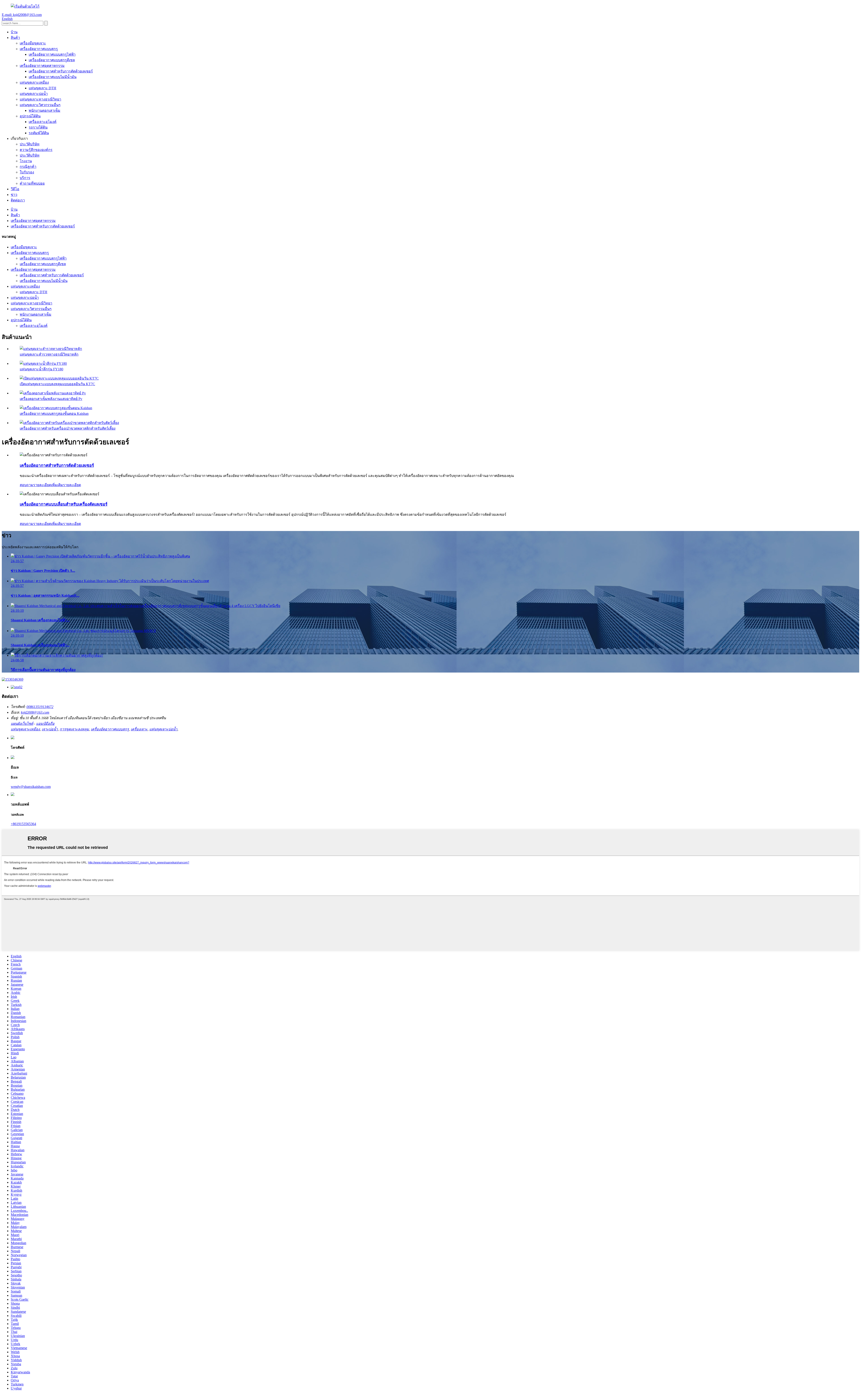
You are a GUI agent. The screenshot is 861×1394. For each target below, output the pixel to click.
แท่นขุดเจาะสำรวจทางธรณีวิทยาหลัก (49, 354)
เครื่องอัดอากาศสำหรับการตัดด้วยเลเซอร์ (61, 71)
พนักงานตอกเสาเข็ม (44, 110)
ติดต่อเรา (18, 200)
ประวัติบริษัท (29, 144)
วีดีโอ (15, 189)
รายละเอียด (72, 485)
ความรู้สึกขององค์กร (36, 150)
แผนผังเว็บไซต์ (22, 723)
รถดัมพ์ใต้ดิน (39, 133)
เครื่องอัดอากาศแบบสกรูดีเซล (52, 60)
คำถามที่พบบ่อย (32, 183)
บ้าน (14, 32)
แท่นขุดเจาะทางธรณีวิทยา (40, 99)
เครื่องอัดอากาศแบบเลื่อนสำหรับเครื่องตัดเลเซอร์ (63, 504)
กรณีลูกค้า (28, 166)
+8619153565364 (23, 824)
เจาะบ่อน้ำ (50, 729)
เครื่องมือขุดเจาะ (33, 43)
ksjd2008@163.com (35, 712)
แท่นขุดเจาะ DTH (42, 88)
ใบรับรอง (27, 172)
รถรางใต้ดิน (38, 127)
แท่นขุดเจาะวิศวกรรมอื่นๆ (40, 105)
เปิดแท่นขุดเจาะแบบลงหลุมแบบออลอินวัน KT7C (57, 384)
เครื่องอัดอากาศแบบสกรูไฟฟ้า (52, 54)
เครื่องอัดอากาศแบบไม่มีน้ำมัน (52, 77)
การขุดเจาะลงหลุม (74, 729)
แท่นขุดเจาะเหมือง (34, 82)
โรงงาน (26, 161)
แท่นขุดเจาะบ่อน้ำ (34, 94)
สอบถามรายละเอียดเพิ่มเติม (41, 485)
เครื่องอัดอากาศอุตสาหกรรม (42, 66)
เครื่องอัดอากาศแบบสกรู (39, 49)
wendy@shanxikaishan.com (31, 787)
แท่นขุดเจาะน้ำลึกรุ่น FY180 (41, 369)
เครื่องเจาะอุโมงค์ (43, 122)
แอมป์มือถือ (45, 723)
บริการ (25, 178)
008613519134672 (39, 707)
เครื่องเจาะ (139, 729)
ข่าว (14, 195)
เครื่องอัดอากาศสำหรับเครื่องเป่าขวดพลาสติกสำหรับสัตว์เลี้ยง (67, 428)
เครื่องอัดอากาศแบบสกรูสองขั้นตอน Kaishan (54, 413)
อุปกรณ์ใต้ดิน (30, 116)
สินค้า (15, 37)
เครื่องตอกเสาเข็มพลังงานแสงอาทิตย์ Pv (51, 399)
